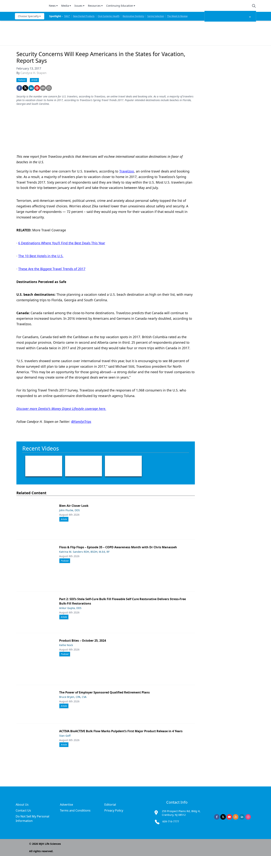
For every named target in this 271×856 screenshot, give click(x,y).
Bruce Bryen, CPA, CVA (72, 697)
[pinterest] (37, 88)
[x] (223, 817)
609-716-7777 (170, 821)
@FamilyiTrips (81, 421)
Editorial (110, 804)
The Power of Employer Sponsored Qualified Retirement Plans (104, 692)
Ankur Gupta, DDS (70, 608)
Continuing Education (119, 5)
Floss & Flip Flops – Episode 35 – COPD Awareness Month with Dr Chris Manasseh (118, 547)
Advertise (66, 804)
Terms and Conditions (75, 810)
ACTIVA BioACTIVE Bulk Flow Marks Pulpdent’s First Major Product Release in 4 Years (121, 731)
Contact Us (23, 810)
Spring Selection (155, 16)
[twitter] (25, 88)
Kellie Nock (66, 645)
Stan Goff (65, 735)
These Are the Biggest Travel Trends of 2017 (51, 269)
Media (65, 5)
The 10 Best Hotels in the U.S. (40, 256)
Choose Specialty (28, 16)
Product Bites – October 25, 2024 (82, 640)
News (52, 5)
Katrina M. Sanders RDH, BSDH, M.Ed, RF (84, 551)
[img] (29, 5)
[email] (43, 88)
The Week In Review (177, 16)
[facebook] (19, 88)
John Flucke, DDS (69, 510)
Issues (78, 5)
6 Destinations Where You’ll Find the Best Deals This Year (61, 243)
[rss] (235, 817)
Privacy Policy (113, 810)
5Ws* (67, 16)
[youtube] (229, 817)
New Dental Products (84, 16)
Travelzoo (126, 171)
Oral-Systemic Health (108, 16)
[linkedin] (31, 88)
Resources (94, 5)
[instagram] (248, 817)
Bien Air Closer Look (73, 506)
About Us (22, 804)
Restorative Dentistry (133, 16)
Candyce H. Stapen (33, 73)
